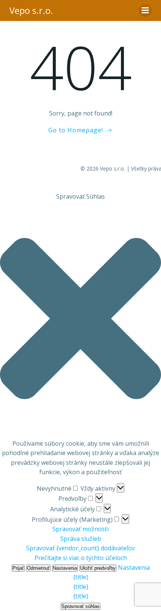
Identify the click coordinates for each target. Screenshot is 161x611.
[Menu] (145, 10)
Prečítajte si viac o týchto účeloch (80, 558)
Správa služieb (80, 539)
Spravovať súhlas (80, 606)
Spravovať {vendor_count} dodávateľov (80, 548)
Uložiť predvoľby (98, 568)
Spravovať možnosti (80, 529)
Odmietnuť (38, 568)
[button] (80, 320)
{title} (80, 577)
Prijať (18, 568)
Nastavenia (65, 568)
